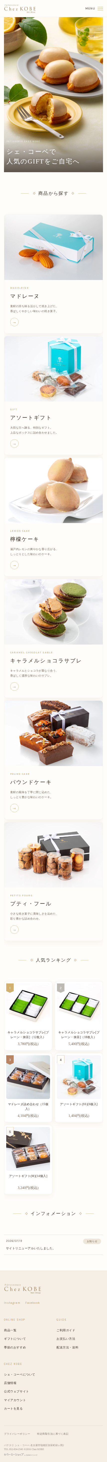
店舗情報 (10, 1383)
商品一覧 (10, 1330)
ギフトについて (15, 1338)
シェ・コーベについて (19, 1374)
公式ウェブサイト (16, 1391)
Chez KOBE (38, 1449)
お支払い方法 (65, 1338)
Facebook (32, 1302)
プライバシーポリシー (17, 1433)
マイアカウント (15, 1400)
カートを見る (13, 1408)
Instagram (12, 1302)
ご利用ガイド (65, 1330)
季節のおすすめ (15, 1347)
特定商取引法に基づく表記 (52, 1433)
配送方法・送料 (67, 1347)
